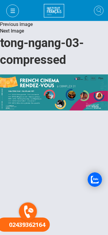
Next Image (12, 31)
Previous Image (16, 24)
